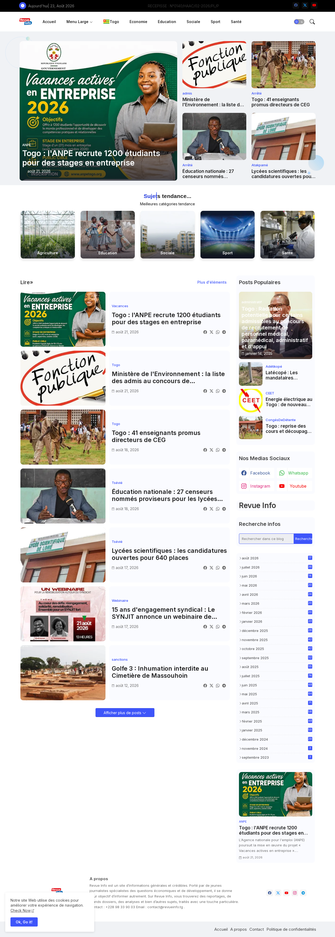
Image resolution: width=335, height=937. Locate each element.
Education (167, 21)
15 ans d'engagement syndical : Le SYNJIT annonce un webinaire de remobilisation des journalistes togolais (163, 613)
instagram (260, 486)
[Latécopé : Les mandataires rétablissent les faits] (251, 374)
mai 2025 (277, 694)
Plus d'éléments (212, 282)
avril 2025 (276, 703)
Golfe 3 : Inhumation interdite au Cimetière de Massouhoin (160, 672)
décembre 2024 (277, 739)
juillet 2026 (277, 567)
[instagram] (295, 893)
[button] (299, 21)
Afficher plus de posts (123, 712)
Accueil (49, 21)
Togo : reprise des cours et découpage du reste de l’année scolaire (288, 428)
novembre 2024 (276, 748)
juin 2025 (277, 685)
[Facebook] (205, 332)
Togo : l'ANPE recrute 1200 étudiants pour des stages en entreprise (166, 319)
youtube (298, 486)
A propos (238, 929)
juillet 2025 (277, 676)
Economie (138, 21)
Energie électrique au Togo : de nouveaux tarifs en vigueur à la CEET (289, 402)
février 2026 (277, 612)
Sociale (193, 21)
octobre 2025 (277, 649)
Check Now (20, 910)
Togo (114, 21)
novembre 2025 (277, 640)
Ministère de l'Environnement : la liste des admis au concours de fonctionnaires (213, 102)
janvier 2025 (277, 730)
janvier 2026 (277, 621)
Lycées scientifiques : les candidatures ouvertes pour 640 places (282, 174)
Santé (236, 21)
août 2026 (276, 558)
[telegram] (303, 893)
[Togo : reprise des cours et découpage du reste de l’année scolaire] (251, 427)
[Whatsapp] (218, 332)
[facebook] (296, 5)
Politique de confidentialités (291, 929)
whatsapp (298, 473)
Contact (256, 929)
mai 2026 (277, 585)
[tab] (49, 21)
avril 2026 (277, 594)
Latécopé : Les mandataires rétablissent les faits (288, 375)
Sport (215, 21)
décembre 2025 (277, 631)
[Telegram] (224, 332)
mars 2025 (277, 712)
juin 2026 (277, 576)
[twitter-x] (305, 5)
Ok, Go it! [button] (24, 922)
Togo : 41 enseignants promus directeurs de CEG (281, 102)
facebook (260, 473)
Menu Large (77, 21)
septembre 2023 (276, 757)
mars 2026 (277, 603)
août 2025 (277, 667)
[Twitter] (211, 332)
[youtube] (314, 5)
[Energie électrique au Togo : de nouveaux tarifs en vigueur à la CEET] (251, 400)
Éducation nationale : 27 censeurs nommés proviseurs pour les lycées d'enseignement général (211, 174)
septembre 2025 (277, 658)
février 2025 (277, 721)
